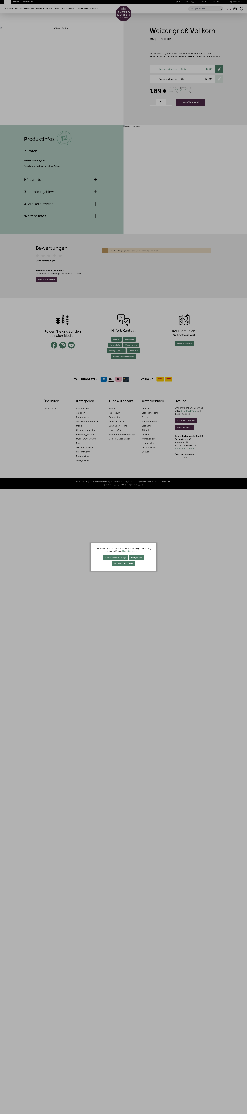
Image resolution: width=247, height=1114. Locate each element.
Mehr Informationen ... (131, 551)
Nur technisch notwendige (115, 558)
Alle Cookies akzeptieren (123, 563)
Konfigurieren (136, 558)
